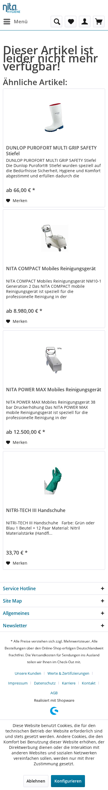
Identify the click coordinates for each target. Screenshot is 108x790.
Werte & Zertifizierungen (68, 673)
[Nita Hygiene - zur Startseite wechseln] (11, 8)
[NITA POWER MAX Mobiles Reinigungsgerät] (54, 359)
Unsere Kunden (28, 673)
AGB (54, 692)
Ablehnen (35, 781)
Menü (21, 21)
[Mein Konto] (84, 21)
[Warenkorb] (99, 21)
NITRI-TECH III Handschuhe (35, 510)
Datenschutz (45, 683)
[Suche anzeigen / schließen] (56, 21)
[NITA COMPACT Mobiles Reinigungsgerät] (54, 238)
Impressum (18, 683)
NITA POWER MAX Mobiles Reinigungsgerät (53, 390)
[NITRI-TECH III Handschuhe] (54, 480)
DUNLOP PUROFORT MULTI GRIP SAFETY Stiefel (51, 150)
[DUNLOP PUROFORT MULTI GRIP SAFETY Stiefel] (54, 117)
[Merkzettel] (70, 21)
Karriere (68, 683)
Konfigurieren (68, 781)
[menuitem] (15, 21)
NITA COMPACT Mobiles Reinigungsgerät (51, 269)
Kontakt (89, 683)
